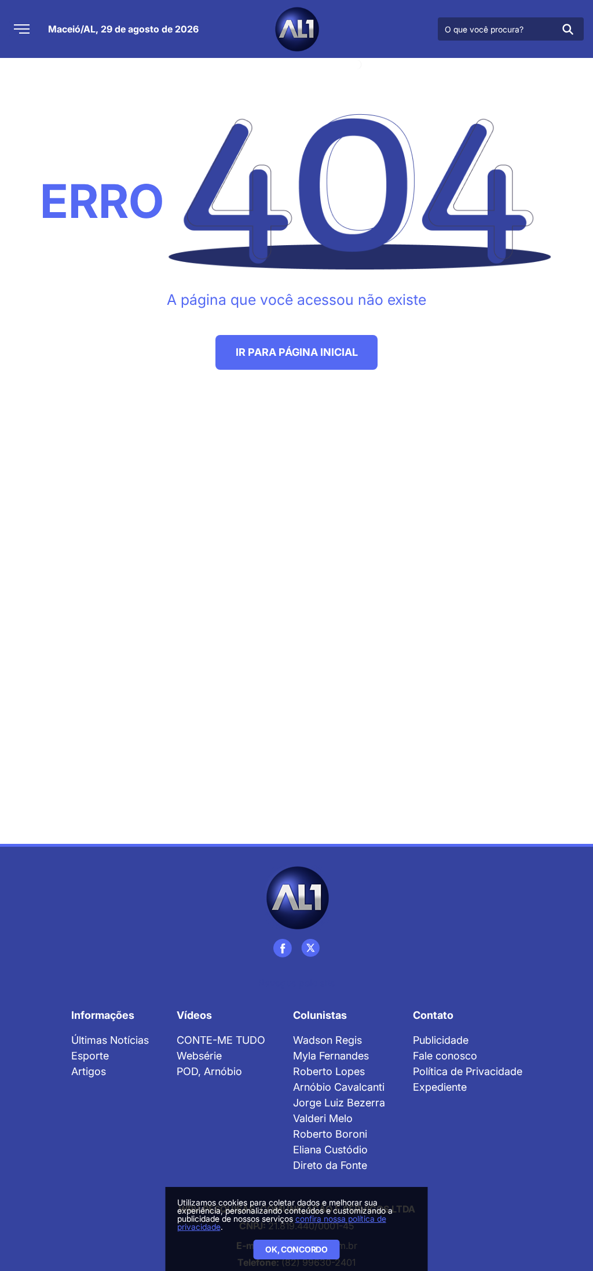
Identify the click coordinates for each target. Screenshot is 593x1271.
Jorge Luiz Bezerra (339, 1103)
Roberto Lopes (329, 1071)
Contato (433, 1015)
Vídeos (194, 1015)
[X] (310, 948)
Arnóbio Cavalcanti (339, 1087)
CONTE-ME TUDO (221, 1040)
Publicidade (440, 1040)
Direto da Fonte (330, 1165)
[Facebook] (282, 948)
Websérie (199, 1056)
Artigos (88, 1071)
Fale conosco (445, 1056)
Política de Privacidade (467, 1071)
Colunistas (320, 1015)
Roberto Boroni (330, 1134)
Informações (102, 1015)
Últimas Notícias (110, 1040)
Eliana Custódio (330, 1149)
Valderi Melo (323, 1118)
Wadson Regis (327, 1040)
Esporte (90, 1056)
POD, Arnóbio (209, 1071)
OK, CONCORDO (296, 1249)
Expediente (440, 1087)
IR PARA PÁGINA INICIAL (297, 352)
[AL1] (296, 29)
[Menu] (21, 29)
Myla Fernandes (331, 1056)
